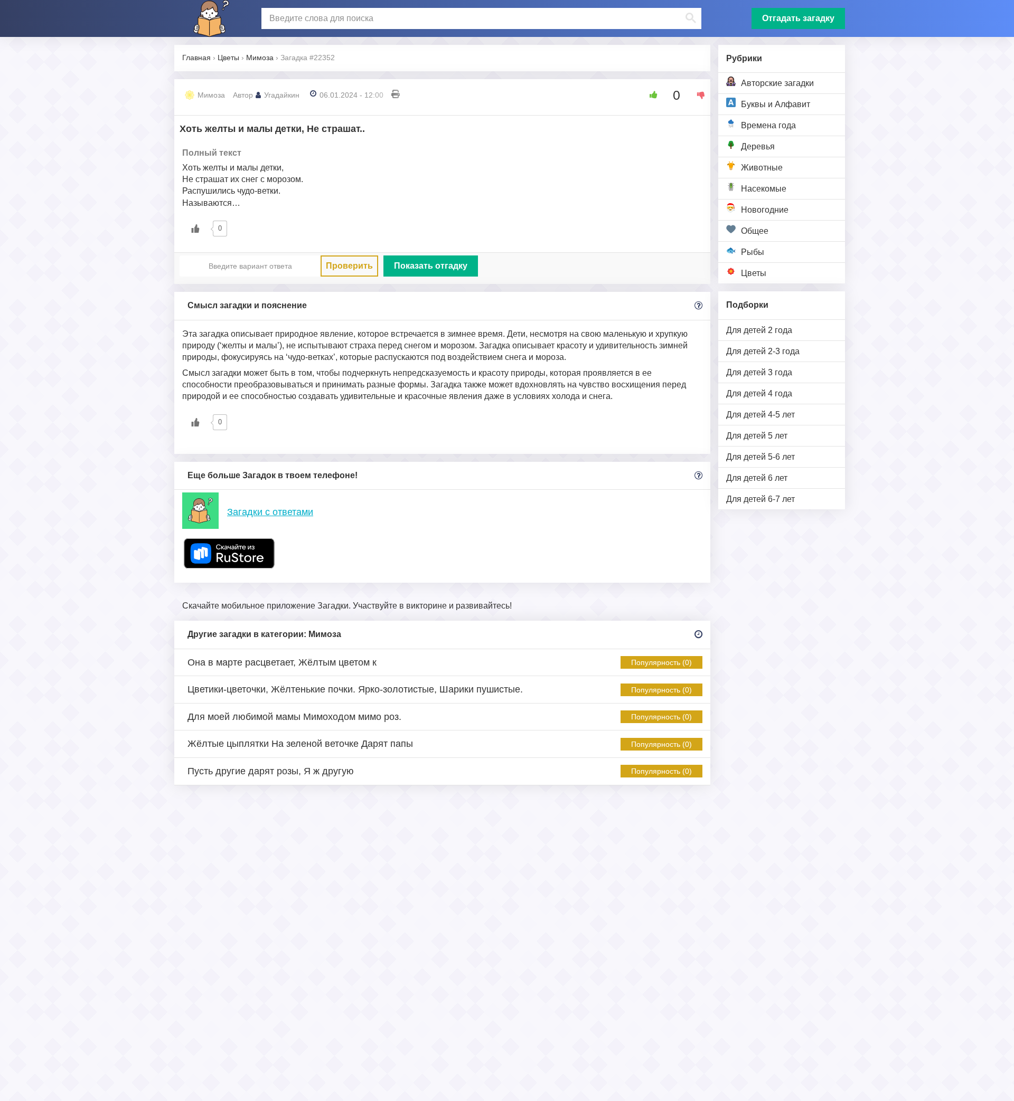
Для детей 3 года (759, 372)
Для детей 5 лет (756, 435)
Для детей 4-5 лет (760, 414)
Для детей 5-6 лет (760, 456)
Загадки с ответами (270, 512)
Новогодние (764, 209)
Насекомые (763, 188)
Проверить (349, 265)
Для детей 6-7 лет (760, 499)
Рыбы (752, 252)
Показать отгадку (430, 265)
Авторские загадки (777, 83)
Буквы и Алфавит (775, 104)
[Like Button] (649, 95)
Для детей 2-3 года (763, 351)
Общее (754, 230)
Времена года (768, 125)
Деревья (758, 146)
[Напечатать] (395, 95)
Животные (762, 167)
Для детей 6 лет (756, 477)
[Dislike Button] (697, 95)
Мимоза (211, 95)
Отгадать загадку (798, 18)
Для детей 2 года (759, 330)
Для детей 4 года (759, 393)
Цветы (753, 273)
